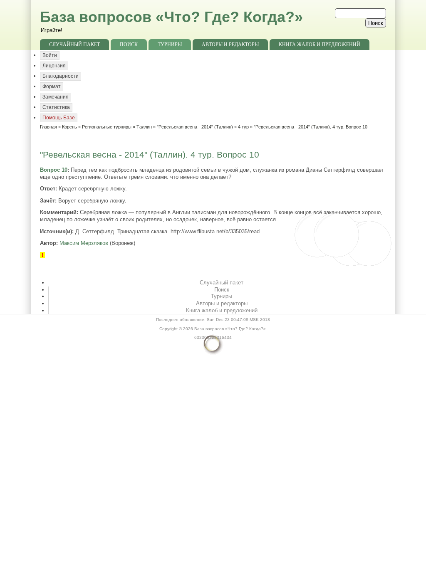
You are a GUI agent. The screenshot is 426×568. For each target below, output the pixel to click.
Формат (51, 86)
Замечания (55, 97)
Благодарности (60, 76)
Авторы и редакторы (230, 44)
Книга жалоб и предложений (319, 44)
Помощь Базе (58, 118)
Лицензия (54, 66)
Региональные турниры (106, 126)
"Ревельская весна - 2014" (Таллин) (195, 126)
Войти (49, 55)
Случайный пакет (74, 44)
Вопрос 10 (53, 170)
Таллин (144, 126)
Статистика (56, 107)
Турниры (170, 44)
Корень (69, 126)
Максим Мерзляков (83, 243)
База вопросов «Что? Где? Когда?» (171, 16)
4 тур (243, 126)
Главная (48, 126)
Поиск (129, 44)
